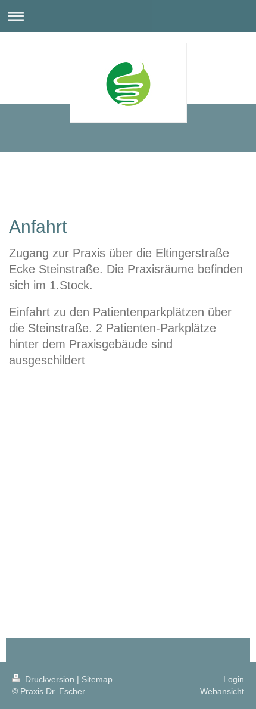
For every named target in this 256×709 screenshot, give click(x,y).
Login (233, 679)
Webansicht (222, 691)
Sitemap (97, 679)
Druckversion (50, 679)
